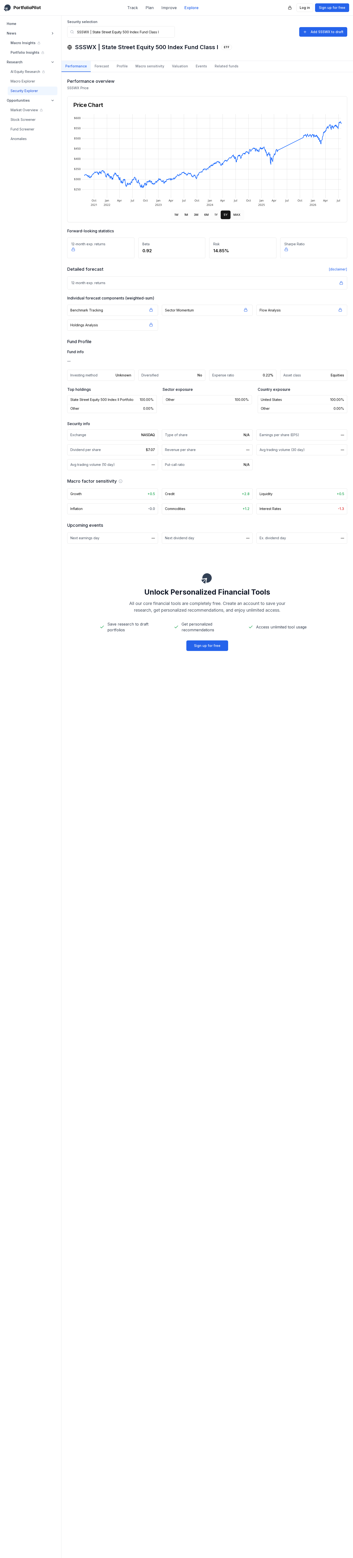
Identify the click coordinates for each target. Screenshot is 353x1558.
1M (186, 215)
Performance (76, 66)
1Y (216, 215)
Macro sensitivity (149, 66)
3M (196, 215)
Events (201, 66)
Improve (169, 7)
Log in (305, 8)
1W (176, 215)
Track (132, 7)
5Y (226, 215)
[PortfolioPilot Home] (207, 578)
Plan (150, 7)
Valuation (180, 66)
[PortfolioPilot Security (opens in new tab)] (290, 7)
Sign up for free (332, 8)
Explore (191, 7)
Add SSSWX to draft (327, 32)
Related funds (226, 66)
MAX (236, 215)
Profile (122, 66)
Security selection (82, 22)
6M (206, 215)
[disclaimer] (338, 269)
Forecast (102, 66)
